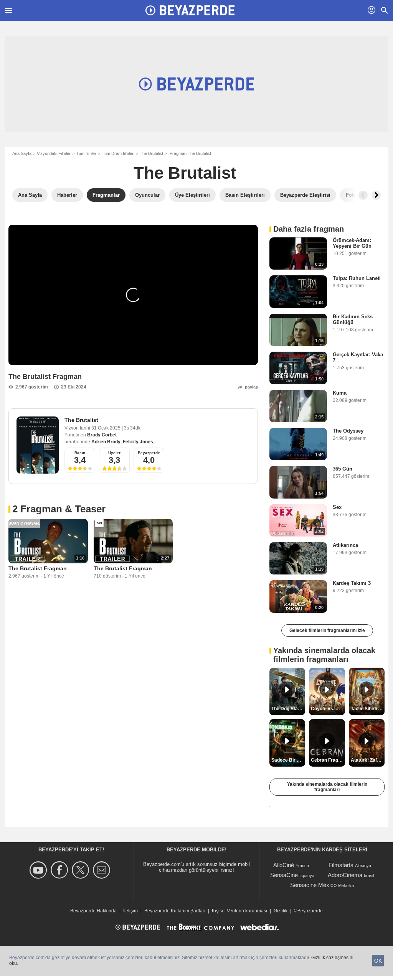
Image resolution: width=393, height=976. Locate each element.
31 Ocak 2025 (106, 428)
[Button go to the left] (363, 195)
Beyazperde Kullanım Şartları (174, 910)
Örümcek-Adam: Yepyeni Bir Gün (352, 243)
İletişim (130, 910)
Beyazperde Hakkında (93, 910)
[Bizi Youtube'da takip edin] (39, 870)
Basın (79, 453)
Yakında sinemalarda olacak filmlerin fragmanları (327, 787)
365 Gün (342, 469)
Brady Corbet (102, 435)
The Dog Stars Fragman (288, 708)
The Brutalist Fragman (37, 568)
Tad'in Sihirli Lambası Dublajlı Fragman (368, 708)
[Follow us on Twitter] (81, 870)
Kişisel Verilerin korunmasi (239, 910)
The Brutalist (151, 153)
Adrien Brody (106, 441)
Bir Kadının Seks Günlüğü (353, 319)
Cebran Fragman (328, 760)
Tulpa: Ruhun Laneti (357, 278)
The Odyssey (348, 431)
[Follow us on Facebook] (60, 870)
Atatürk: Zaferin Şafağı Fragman (368, 760)
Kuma (340, 393)
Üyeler (114, 453)
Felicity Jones (138, 441)
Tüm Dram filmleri (118, 153)
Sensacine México (313, 885)
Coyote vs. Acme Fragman (328, 708)
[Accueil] (189, 10)
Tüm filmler (86, 153)
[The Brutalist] (38, 445)
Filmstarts (341, 865)
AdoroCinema (345, 875)
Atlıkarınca (345, 545)
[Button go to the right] (376, 195)
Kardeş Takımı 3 (352, 583)
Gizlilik (280, 910)
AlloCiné (283, 865)
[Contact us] (102, 870)
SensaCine (284, 875)
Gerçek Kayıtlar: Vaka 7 (358, 357)
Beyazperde (149, 453)
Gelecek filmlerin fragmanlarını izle (327, 630)
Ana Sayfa (21, 153)
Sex (337, 507)
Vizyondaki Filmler (54, 153)
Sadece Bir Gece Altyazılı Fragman (288, 760)
